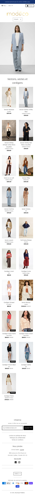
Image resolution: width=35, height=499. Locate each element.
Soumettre (28, 428)
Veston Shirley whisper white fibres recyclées (9, 145)
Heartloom (9, 335)
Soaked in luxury (9, 211)
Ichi (26, 211)
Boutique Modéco (20, 493)
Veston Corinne (9, 209)
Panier (31, 5)
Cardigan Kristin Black (9, 365)
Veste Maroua (26, 302)
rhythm (26, 242)
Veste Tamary (26, 209)
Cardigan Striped (9, 302)
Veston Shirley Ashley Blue (26, 111)
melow (26, 304)
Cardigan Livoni (9, 271)
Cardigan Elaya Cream (26, 334)
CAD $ (9, 5)
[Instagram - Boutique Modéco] (19, 462)
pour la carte (17, 459)
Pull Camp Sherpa (26, 240)
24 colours (9, 304)
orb (9, 366)
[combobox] (17, 19)
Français (16, 19)
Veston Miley (26, 178)
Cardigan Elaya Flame (9, 334)
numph (9, 111)
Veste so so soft (9, 178)
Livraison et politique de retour (17, 436)
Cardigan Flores (9, 396)
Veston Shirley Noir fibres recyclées (26, 144)
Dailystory (26, 180)
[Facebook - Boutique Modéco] (16, 462)
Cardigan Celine (26, 365)
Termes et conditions (17, 440)
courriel (22, 450)
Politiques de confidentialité (17, 438)
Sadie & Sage (9, 180)
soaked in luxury (26, 113)
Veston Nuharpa (9, 110)
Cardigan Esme (26, 271)
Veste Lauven (9, 240)
